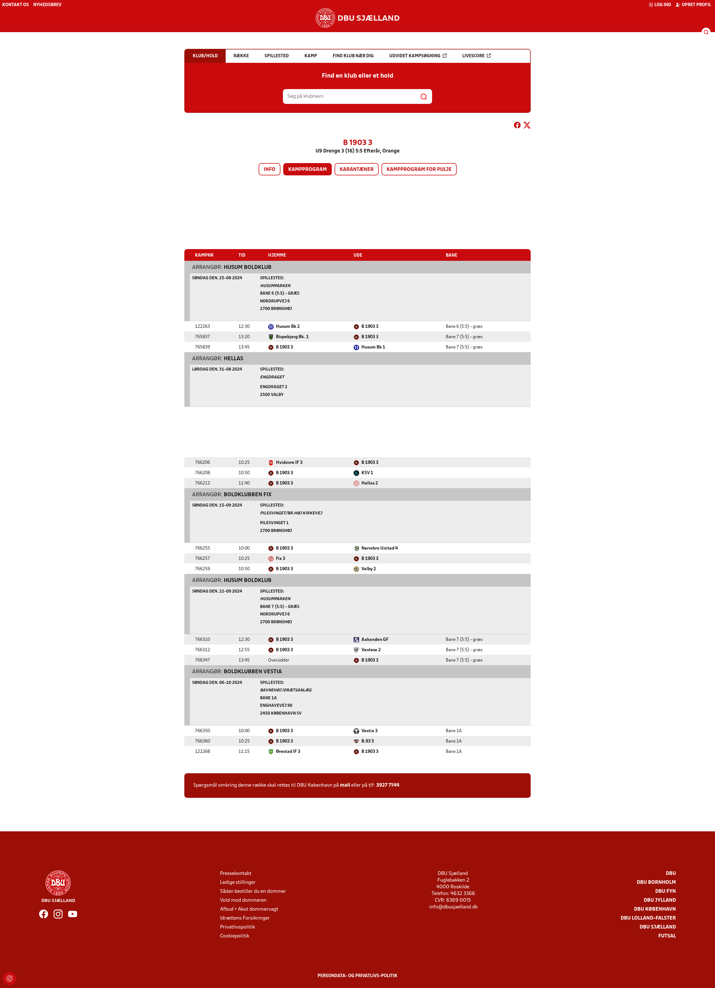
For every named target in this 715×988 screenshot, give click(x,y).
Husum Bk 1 (373, 347)
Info (269, 169)
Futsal (667, 936)
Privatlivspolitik (237, 927)
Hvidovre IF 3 (289, 463)
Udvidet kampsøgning (414, 56)
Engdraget (272, 377)
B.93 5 (367, 741)
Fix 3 (280, 559)
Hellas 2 (369, 483)
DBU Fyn (665, 891)
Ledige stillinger (238, 882)
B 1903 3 (369, 327)
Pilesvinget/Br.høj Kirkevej (291, 513)
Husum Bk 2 (288, 327)
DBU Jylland (660, 900)
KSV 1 (367, 473)
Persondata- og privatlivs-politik (357, 976)
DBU (671, 873)
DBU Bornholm (656, 882)
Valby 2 (368, 569)
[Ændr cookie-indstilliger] (9, 978)
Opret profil (696, 5)
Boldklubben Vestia (253, 671)
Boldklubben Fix (247, 494)
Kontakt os (15, 5)
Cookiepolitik (234, 936)
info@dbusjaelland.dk (453, 907)
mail (345, 785)
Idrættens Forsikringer (245, 918)
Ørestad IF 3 (288, 752)
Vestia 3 (369, 731)
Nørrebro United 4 (379, 548)
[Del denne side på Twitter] (527, 126)
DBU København (655, 909)
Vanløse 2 (371, 650)
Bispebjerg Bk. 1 (292, 337)
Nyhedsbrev (47, 5)
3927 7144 (387, 785)
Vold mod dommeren (243, 900)
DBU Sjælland (658, 927)
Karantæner (357, 169)
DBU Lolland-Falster (648, 918)
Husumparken (275, 286)
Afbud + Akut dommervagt (249, 909)
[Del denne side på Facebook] (517, 126)
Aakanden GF (375, 640)
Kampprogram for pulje (419, 169)
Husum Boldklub (247, 267)
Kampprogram (307, 169)
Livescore (473, 56)
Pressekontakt (235, 873)
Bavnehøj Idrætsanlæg (285, 690)
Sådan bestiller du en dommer (253, 891)
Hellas (233, 358)
